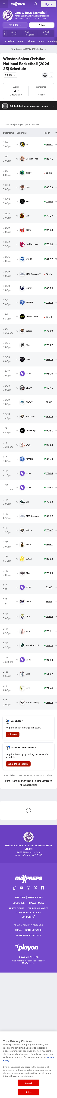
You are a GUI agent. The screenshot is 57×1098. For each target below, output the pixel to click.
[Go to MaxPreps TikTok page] (14, 888)
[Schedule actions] (51, 75)
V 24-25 (14, 25)
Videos (31, 41)
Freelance (41, 94)
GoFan (18, 929)
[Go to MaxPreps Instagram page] (28, 888)
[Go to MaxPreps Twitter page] (35, 888)
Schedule (9, 41)
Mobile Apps (35, 897)
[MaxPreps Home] (18, 4)
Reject (28, 1092)
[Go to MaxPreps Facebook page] (42, 888)
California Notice (38, 908)
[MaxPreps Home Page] (12, 49)
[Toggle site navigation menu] (4, 4)
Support (27, 916)
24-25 (8, 75)
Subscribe (19, 902)
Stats (41, 41)
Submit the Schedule (18, 763)
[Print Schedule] (45, 75)
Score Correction (43, 780)
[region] (28, 1064)
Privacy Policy (36, 902)
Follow (41, 25)
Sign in (48, 4)
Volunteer (12, 734)
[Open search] (36, 4)
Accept (28, 1082)
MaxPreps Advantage (28, 935)
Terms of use (16, 908)
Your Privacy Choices (28, 912)
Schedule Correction (23, 780)
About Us (19, 897)
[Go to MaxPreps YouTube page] (21, 888)
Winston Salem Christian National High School (28, 847)
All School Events (28, 784)
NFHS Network (33, 929)
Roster (21, 41)
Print (7, 780)
